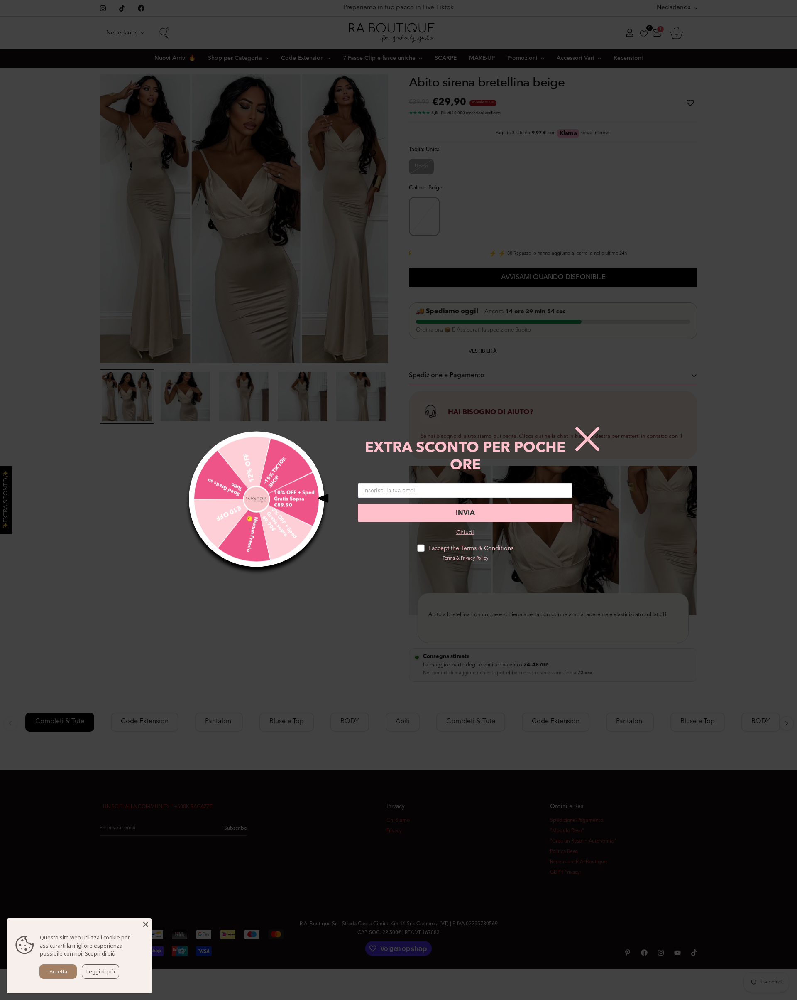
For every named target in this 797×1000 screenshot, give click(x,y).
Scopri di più (100, 953)
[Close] (146, 924)
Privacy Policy (474, 558)
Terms (449, 558)
